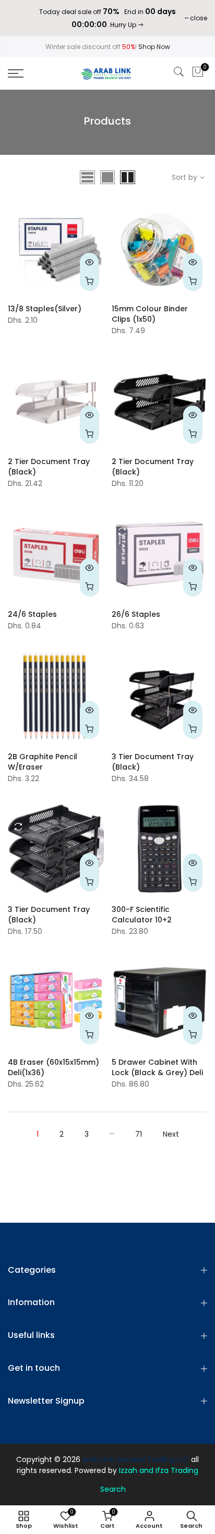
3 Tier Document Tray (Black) (153, 761)
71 (138, 1134)
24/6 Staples (32, 614)
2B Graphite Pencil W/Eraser (42, 761)
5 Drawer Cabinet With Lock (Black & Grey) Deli (157, 1067)
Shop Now (154, 46)
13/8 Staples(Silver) (44, 308)
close (21, 18)
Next (171, 1134)
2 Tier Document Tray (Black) (49, 466)
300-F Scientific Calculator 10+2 (142, 914)
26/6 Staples (136, 614)
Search (113, 1489)
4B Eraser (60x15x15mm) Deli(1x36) (53, 1067)
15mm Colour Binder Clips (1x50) (150, 313)
